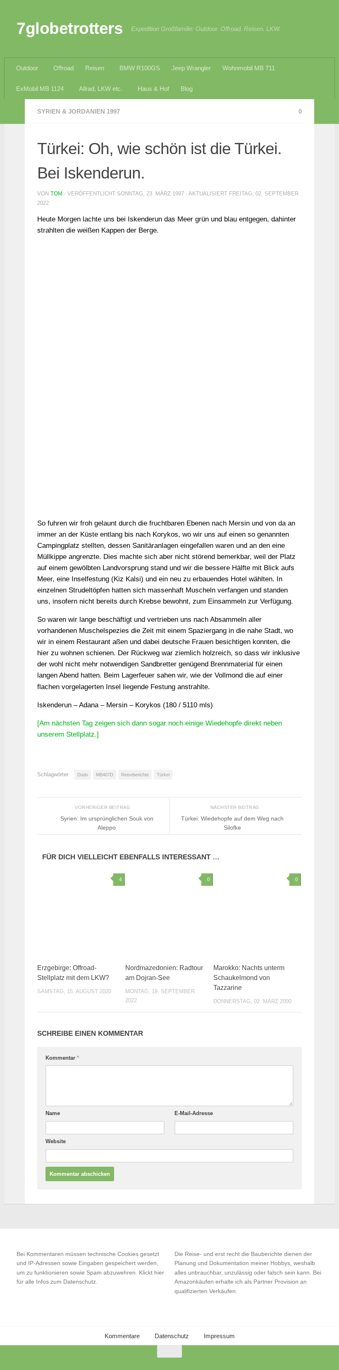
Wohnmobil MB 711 (248, 67)
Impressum (219, 1335)
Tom (56, 193)
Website (55, 1141)
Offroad (63, 67)
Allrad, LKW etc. (100, 88)
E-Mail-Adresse (193, 1113)
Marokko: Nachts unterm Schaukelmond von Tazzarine (248, 977)
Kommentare (122, 1335)
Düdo (82, 774)
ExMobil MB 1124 (40, 88)
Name (52, 1113)
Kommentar (62, 1058)
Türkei (163, 774)
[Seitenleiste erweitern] (14, 111)
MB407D (104, 774)
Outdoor (27, 67)
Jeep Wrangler (191, 67)
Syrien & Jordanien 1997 (78, 111)
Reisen (94, 67)
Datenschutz (172, 1335)
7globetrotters (70, 28)
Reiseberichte (135, 774)
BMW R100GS (139, 67)
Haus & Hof (153, 88)
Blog (187, 88)
